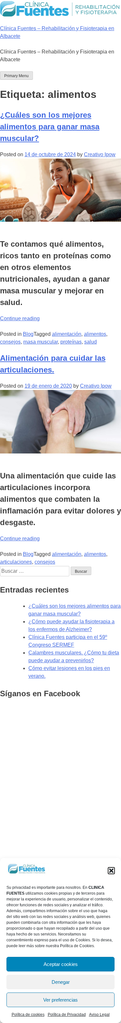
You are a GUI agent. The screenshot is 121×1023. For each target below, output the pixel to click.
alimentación (66, 334)
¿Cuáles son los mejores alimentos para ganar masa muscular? (49, 127)
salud (90, 342)
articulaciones (16, 562)
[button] (111, 870)
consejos (10, 342)
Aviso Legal (99, 1014)
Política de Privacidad (67, 1014)
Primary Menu (16, 76)
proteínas (71, 342)
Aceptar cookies (61, 964)
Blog (28, 334)
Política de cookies (28, 1014)
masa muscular (40, 342)
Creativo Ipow (100, 154)
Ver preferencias (60, 1000)
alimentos (95, 334)
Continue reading (20, 318)
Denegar (61, 982)
